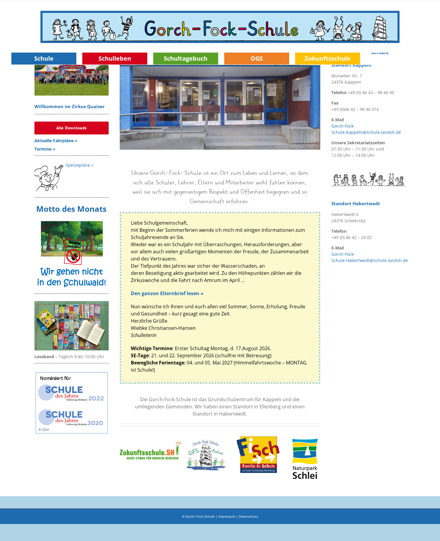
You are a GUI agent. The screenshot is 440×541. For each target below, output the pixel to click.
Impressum (226, 516)
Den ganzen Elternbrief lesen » (167, 293)
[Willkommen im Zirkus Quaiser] (71, 72)
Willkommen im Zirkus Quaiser (69, 106)
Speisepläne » (79, 165)
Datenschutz (248, 516)
